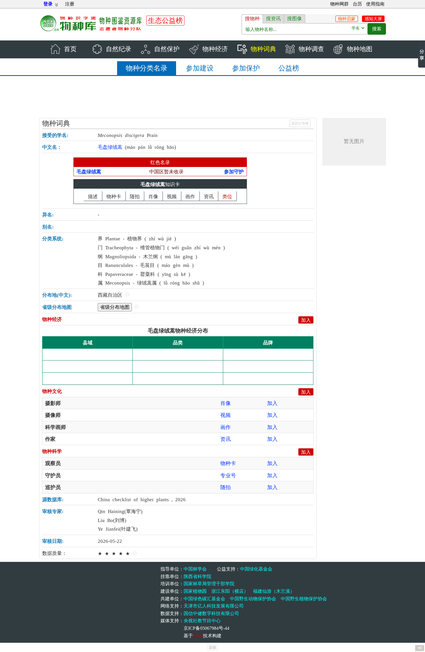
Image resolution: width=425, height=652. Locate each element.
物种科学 (52, 450)
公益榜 (288, 68)
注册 (69, 3)
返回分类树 (300, 123)
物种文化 (52, 390)
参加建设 (200, 68)
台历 (357, 3)
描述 (93, 196)
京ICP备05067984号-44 (206, 628)
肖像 (153, 196)
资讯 (209, 196)
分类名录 (146, 68)
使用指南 (375, 3)
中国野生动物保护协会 (253, 598)
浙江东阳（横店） (229, 591)
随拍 (135, 196)
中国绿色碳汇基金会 (204, 598)
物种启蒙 (346, 18)
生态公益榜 (165, 20)
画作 (190, 196)
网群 (339, 3)
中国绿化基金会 (256, 568)
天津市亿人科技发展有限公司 (214, 605)
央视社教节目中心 (202, 620)
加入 (306, 319)
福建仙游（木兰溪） (274, 591)
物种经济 (52, 318)
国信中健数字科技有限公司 (211, 613)
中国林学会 (195, 568)
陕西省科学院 (197, 576)
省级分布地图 (115, 306)
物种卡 (113, 196)
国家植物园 (195, 591)
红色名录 (160, 161)
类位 (227, 196)
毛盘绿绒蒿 (153, 183)
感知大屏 (373, 18)
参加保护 (246, 68)
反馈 (212, 647)
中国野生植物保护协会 (304, 598)
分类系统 (52, 238)
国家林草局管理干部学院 (209, 583)
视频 (172, 196)
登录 (48, 3)
